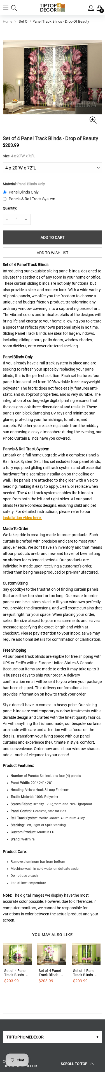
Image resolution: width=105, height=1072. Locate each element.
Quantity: (10, 208)
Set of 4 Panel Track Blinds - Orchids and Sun (17, 973)
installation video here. (22, 517)
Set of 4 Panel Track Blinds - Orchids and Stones (50, 973)
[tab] (52, 1037)
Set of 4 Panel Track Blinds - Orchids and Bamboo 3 (84, 973)
